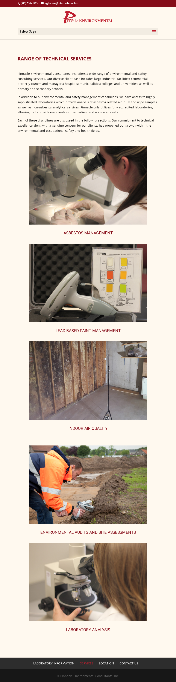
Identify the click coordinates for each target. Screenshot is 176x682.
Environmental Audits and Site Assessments (88, 532)
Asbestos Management (88, 233)
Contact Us (129, 663)
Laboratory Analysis (88, 629)
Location (106, 663)
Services (86, 663)
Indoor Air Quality (88, 428)
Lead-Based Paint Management (88, 330)
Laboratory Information (53, 663)
